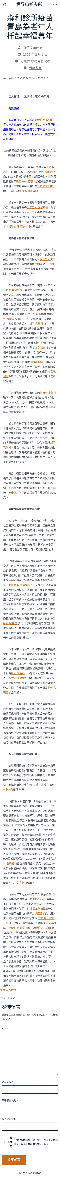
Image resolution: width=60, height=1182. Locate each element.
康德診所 (45, 259)
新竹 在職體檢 (45, 186)
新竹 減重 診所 (47, 172)
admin (37, 48)
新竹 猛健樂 (18, 928)
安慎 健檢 (21, 883)
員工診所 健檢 (35, 207)
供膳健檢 (40, 913)
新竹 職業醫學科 (20, 226)
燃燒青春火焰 (40, 61)
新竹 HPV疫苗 (24, 181)
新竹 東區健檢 (8, 990)
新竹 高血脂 (42, 928)
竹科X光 (8, 789)
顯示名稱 (7, 1082)
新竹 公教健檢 (45, 120)
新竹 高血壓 (26, 191)
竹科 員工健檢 (35, 909)
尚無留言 (35, 68)
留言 (5, 1029)
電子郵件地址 (10, 1100)
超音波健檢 (38, 362)
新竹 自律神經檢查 (22, 585)
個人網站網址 (9, 1119)
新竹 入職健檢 (40, 348)
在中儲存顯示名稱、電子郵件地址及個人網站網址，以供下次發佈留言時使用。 (33, 1142)
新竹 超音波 (10, 623)
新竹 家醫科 (36, 324)
